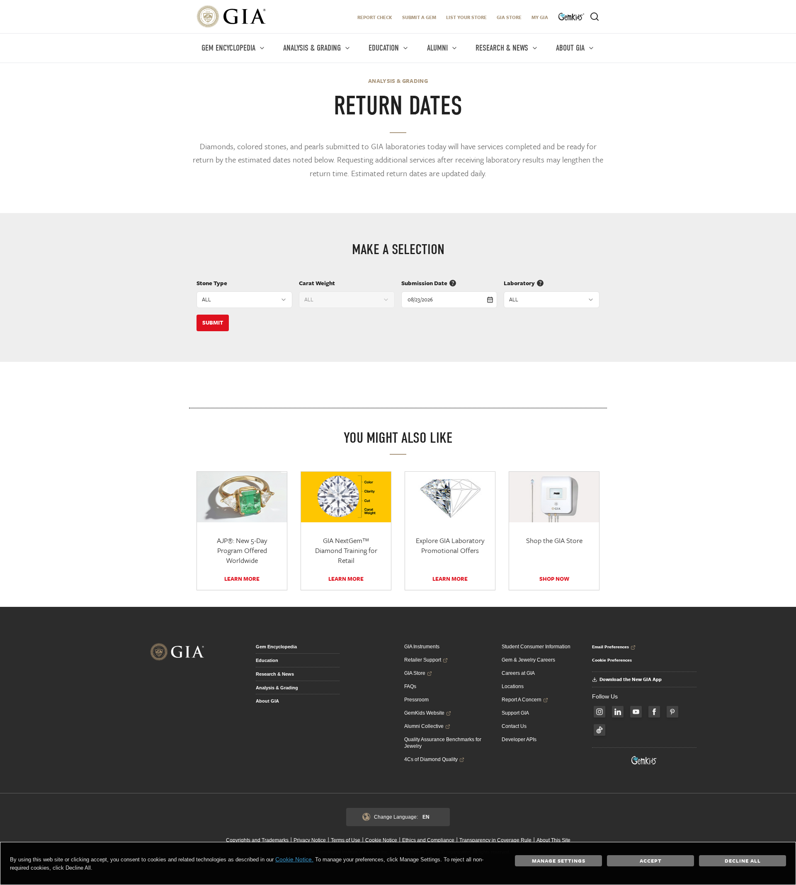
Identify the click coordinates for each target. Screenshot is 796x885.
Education (267, 660)
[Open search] (594, 17)
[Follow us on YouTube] (636, 711)
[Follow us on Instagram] (599, 711)
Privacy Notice (310, 840)
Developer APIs (519, 739)
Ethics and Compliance (428, 840)
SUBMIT (212, 322)
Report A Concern (521, 700)
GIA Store (509, 17)
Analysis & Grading (277, 687)
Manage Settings (558, 860)
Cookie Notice (381, 840)
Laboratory (519, 283)
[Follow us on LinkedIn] (617, 711)
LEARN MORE (242, 579)
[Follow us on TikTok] (599, 730)
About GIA (267, 700)
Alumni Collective (424, 726)
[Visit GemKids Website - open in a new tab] (644, 760)
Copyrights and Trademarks (257, 840)
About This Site (553, 840)
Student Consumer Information (536, 647)
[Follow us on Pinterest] (672, 711)
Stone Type (212, 283)
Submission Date (424, 283)
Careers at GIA (518, 673)
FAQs (410, 686)
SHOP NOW (554, 579)
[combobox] (244, 299)
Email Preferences (610, 646)
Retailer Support (422, 660)
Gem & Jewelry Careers (528, 660)
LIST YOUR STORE (466, 17)
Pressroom (416, 700)
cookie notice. (294, 859)
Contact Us (514, 726)
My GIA (539, 17)
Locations (513, 686)
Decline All (743, 860)
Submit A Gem (419, 17)
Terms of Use (345, 840)
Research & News (275, 674)
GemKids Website (424, 713)
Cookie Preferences (612, 660)
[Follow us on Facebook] (654, 711)
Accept (651, 860)
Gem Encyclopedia (276, 646)
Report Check (374, 17)
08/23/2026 (420, 299)
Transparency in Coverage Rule (495, 840)
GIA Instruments (421, 647)
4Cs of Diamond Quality (431, 759)
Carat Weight (317, 283)
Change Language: (402, 817)
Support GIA (515, 713)
